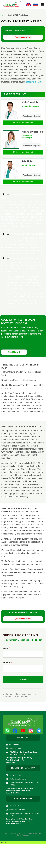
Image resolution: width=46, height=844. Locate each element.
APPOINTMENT (24, 37)
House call (20, 31)
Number (7, 663)
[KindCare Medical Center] (12, 4)
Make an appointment (23, 123)
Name (6, 648)
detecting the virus (34, 82)
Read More (13, 352)
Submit (23, 679)
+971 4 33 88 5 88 (28, 612)
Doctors (8, 31)
